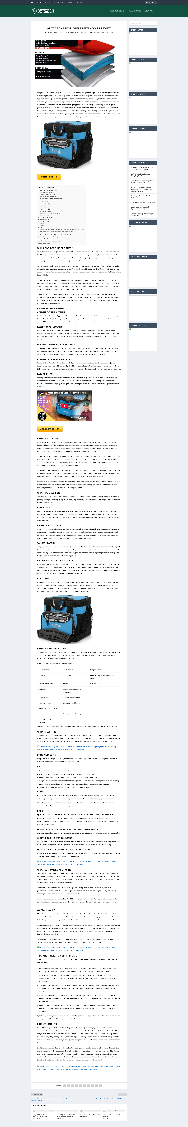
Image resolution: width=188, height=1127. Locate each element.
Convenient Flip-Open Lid (50, 194)
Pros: (44, 223)
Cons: (44, 225)
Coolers (81, 32)
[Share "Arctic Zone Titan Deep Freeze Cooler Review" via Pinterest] (81, 1086)
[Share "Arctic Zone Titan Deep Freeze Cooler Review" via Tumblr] (77, 1086)
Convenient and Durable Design (51, 200)
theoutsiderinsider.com (60, 32)
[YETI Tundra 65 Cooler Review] (90, 1110)
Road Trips (45, 215)
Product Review (90, 32)
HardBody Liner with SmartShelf (52, 198)
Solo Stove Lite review (139, 202)
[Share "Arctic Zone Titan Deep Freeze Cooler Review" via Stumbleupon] (92, 1086)
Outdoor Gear (116, 11)
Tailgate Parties (46, 211)
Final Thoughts (45, 243)
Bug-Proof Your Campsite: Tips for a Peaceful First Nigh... (63, 2)
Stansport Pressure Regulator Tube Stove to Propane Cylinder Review (143, 189)
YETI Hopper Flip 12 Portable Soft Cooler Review (43, 1115)
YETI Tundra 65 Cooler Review (90, 1114)
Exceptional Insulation (49, 196)
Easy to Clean (46, 202)
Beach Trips (46, 208)
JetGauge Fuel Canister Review (142, 196)
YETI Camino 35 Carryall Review (111, 1115)
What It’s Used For (46, 206)
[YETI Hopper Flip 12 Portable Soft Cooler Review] (44, 1110)
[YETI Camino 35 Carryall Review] (114, 1110)
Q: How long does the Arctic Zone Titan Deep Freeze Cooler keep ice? (63, 229)
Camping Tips (134, 11)
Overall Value (44, 239)
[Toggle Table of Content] (82, 187)
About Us (149, 11)
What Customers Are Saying (49, 237)
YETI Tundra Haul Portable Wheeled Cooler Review (66, 1115)
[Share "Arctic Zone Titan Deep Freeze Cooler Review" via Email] (96, 1086)
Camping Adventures (48, 209)
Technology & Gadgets (105, 32)
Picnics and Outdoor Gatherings (51, 213)
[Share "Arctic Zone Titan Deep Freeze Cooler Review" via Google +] (73, 1086)
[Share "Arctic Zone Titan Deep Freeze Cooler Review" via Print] (100, 1086)
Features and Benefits (47, 192)
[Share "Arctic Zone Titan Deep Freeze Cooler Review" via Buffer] (88, 1086)
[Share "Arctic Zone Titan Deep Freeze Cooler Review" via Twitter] (69, 1086)
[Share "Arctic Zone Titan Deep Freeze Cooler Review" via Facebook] (65, 1086)
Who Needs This (45, 219)
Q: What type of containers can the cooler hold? (56, 235)
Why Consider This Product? (49, 190)
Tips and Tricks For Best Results (50, 241)
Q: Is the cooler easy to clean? (51, 233)
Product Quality (45, 204)
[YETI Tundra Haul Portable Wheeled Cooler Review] (67, 1110)
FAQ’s (41, 227)
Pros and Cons (44, 221)
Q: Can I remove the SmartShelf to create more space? (58, 231)
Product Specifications (47, 217)
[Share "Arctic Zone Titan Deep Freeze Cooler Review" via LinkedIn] (84, 1086)
